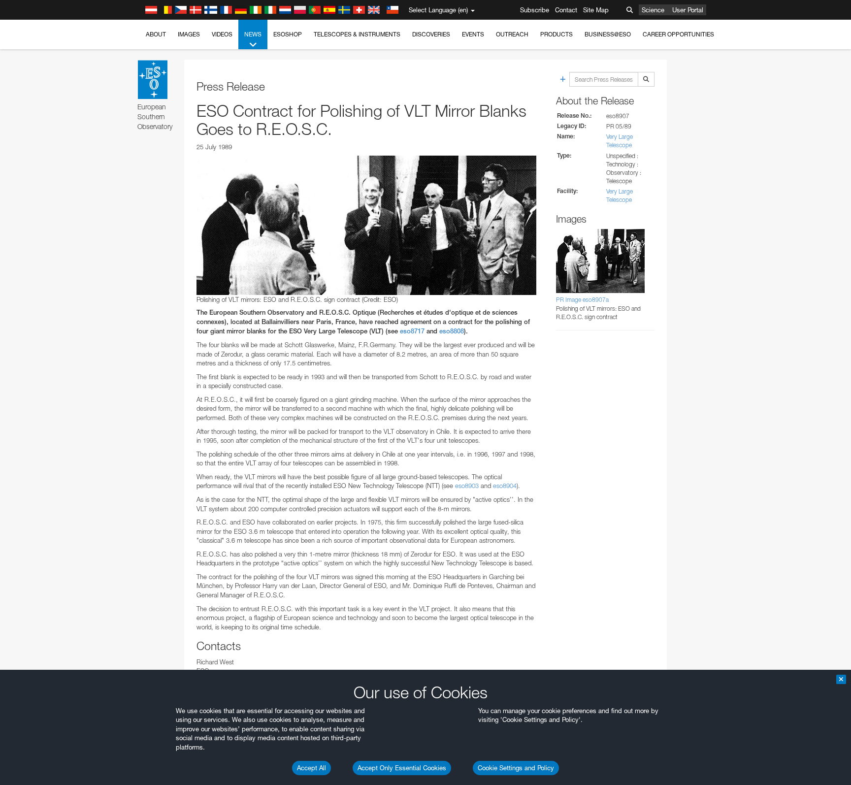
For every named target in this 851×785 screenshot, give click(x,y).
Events (473, 34)
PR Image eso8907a (582, 299)
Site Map (596, 10)
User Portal (687, 10)
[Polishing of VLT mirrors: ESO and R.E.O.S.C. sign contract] (366, 225)
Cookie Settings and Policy (516, 768)
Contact (566, 10)
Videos (222, 34)
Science (653, 10)
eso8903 (467, 486)
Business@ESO (608, 34)
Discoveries (431, 34)
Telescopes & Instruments (357, 34)
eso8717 (412, 331)
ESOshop (287, 34)
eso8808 (451, 331)
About (156, 34)
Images (189, 34)
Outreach (512, 34)
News (253, 34)
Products (556, 34)
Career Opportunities (678, 34)
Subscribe (534, 10)
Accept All (311, 768)
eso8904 (505, 486)
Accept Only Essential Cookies (402, 768)
